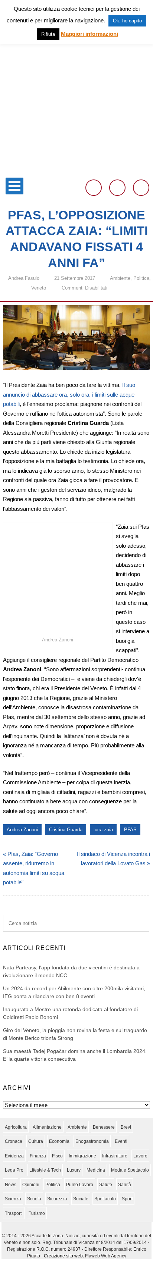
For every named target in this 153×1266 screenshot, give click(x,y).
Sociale (80, 1198)
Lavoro (140, 1156)
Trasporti (14, 1213)
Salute (105, 1184)
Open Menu (14, 186)
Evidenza (14, 1156)
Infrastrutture (114, 1156)
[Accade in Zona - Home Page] (76, 169)
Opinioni (30, 1184)
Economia (59, 1141)
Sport (127, 1198)
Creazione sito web (63, 1256)
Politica (141, 278)
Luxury (74, 1170)
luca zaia (103, 829)
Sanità (124, 1184)
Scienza (13, 1198)
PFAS (130, 829)
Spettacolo (105, 1198)
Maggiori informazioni (89, 34)
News (10, 1184)
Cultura (35, 1141)
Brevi (126, 1127)
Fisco (57, 1156)
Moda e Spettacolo (130, 1170)
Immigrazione (82, 1156)
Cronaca (13, 1141)
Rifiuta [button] (48, 34)
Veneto (38, 288)
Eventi (121, 1141)
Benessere (104, 1127)
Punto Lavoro (79, 1184)
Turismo (37, 1213)
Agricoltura (16, 1127)
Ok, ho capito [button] (127, 21)
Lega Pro (14, 1170)
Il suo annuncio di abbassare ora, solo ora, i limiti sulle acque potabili (69, 394)
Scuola (34, 1198)
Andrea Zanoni (22, 829)
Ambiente (120, 278)
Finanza (38, 1156)
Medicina (96, 1170)
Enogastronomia (92, 1141)
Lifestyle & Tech (45, 1170)
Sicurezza (57, 1198)
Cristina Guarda (65, 829)
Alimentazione (47, 1127)
